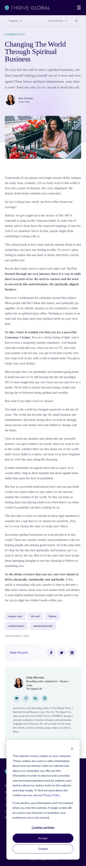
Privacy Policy (51, 795)
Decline (43, 848)
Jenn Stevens (25, 98)
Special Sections (55, 20)
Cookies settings (43, 827)
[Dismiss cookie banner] (72, 748)
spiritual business (16, 626)
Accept (43, 838)
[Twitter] (61, 652)
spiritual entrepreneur (43, 626)
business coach (15, 616)
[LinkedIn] (72, 652)
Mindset (52, 616)
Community (15, 34)
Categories (13, 20)
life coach (35, 616)
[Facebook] (51, 652)
